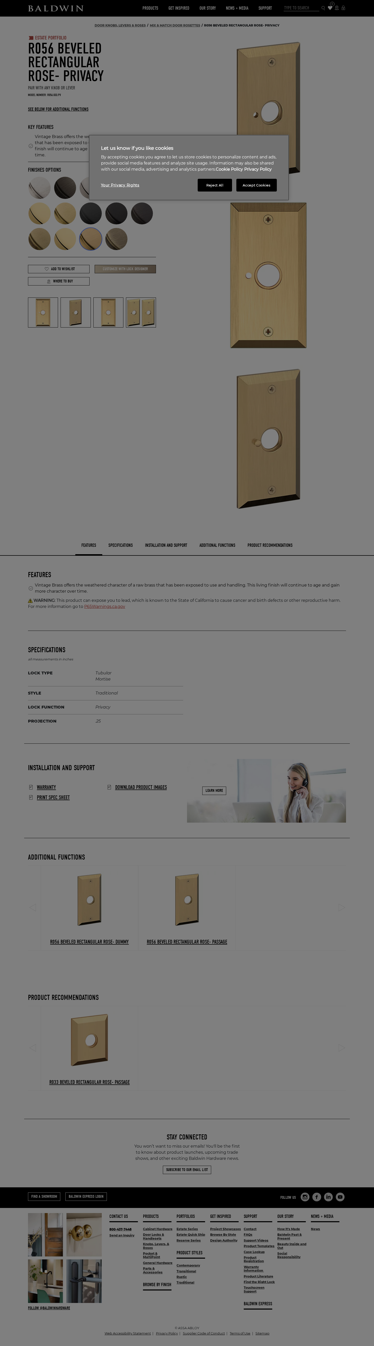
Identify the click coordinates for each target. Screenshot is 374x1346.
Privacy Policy (258, 169)
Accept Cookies (256, 185)
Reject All (215, 185)
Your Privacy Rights (120, 185)
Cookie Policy (229, 169)
